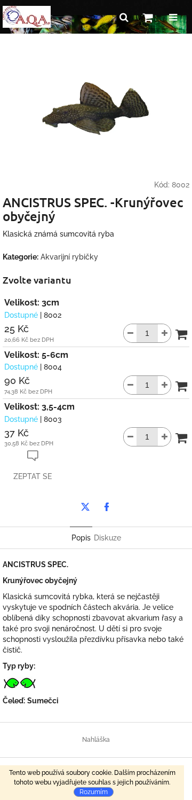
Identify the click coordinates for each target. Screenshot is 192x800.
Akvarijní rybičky (69, 257)
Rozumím (93, 792)
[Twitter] (85, 506)
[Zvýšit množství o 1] (164, 333)
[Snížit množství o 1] (130, 333)
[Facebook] (106, 506)
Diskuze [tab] (107, 538)
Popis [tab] (81, 538)
